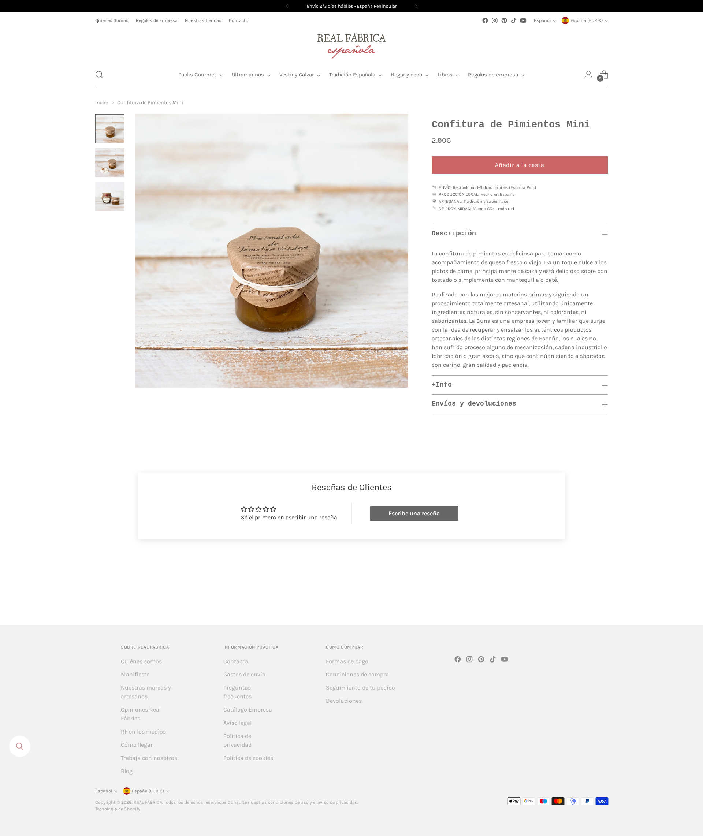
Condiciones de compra (357, 674)
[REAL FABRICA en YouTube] (523, 20)
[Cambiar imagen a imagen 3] (109, 196)
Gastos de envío (244, 674)
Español (542, 20)
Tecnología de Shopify (117, 808)
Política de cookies (248, 757)
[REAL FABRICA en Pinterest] (504, 20)
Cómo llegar (137, 744)
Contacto (235, 661)
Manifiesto (135, 674)
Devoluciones (344, 700)
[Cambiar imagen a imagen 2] (109, 162)
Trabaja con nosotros (149, 757)
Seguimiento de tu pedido (360, 687)
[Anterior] (287, 6)
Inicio (101, 103)
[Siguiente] (416, 6)
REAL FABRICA (148, 802)
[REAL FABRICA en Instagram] (494, 20)
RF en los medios (143, 731)
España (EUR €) (586, 20)
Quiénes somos (141, 661)
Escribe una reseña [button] (414, 513)
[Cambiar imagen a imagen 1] (109, 128)
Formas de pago (347, 661)
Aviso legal (237, 722)
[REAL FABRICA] (351, 44)
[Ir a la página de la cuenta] (588, 74)
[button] (99, 74)
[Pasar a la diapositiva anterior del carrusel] (585, 600)
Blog (127, 771)
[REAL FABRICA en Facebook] (485, 20)
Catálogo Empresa (247, 709)
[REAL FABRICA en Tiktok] (513, 20)
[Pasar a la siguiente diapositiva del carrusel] (601, 599)
